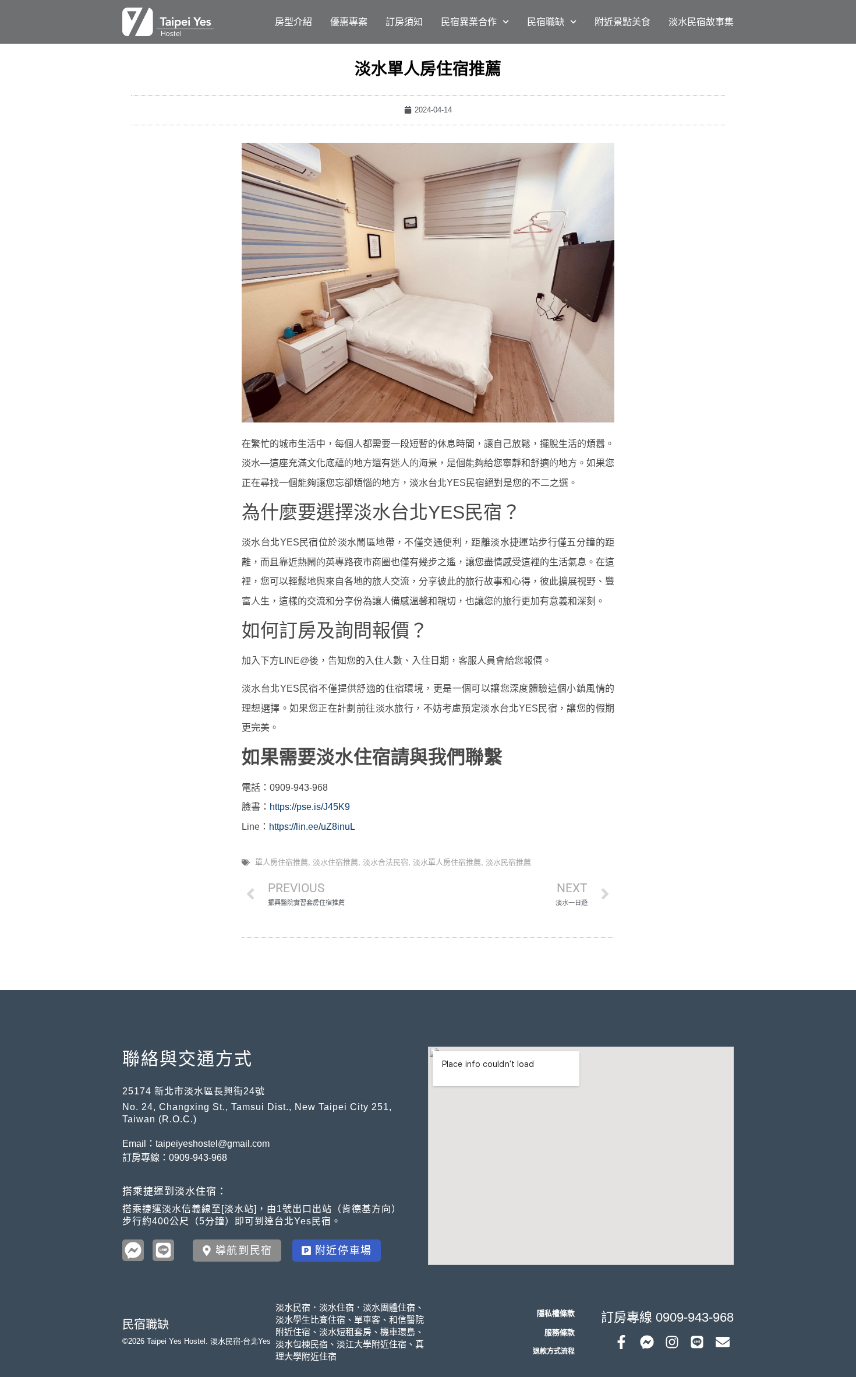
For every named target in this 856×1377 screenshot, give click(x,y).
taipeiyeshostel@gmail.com (212, 1144)
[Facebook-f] (621, 1342)
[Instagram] (672, 1342)
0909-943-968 (198, 1158)
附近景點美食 (622, 22)
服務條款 (559, 1332)
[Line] (697, 1342)
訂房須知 (404, 22)
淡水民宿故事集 (701, 22)
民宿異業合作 (469, 22)
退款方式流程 (554, 1351)
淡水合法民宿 (385, 862)
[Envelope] (723, 1342)
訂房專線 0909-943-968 (667, 1317)
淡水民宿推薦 (508, 862)
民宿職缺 (545, 22)
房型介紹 (293, 22)
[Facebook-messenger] (646, 1342)
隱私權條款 (556, 1313)
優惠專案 (348, 22)
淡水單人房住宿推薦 (447, 862)
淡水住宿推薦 (335, 862)
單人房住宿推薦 (281, 862)
